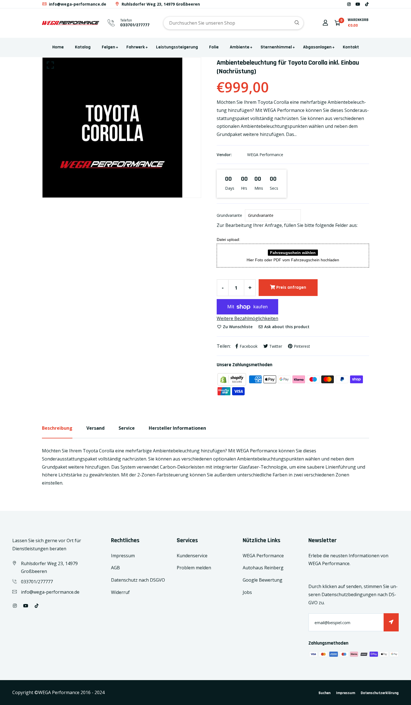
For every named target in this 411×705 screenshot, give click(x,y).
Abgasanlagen (317, 47)
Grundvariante (229, 215)
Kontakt (351, 47)
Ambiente (239, 47)
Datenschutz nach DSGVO (138, 580)
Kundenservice (192, 556)
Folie (214, 47)
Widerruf (120, 592)
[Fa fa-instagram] (349, 4)
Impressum (123, 556)
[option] (121, 128)
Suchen (324, 692)
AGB (115, 568)
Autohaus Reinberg (263, 568)
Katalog (83, 47)
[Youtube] (358, 4)
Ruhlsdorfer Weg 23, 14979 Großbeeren (160, 4)
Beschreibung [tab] (57, 428)
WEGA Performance (265, 154)
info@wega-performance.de (77, 4)
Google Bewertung (262, 580)
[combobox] (233, 23)
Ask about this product (286, 326)
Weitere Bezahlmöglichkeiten (247, 318)
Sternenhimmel (276, 47)
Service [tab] (127, 428)
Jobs (247, 592)
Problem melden (194, 568)
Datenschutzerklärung (380, 692)
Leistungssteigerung (177, 47)
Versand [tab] (95, 428)
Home (58, 47)
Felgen (108, 47)
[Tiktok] (367, 4)
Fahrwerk (135, 47)
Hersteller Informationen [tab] (177, 428)
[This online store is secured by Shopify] (232, 379)
